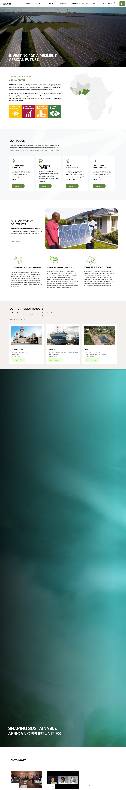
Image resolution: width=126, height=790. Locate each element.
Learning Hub (75, 3)
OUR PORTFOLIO (62, 3)
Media (95, 3)
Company (29, 3)
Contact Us (86, 3)
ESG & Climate (50, 3)
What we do (38, 3)
